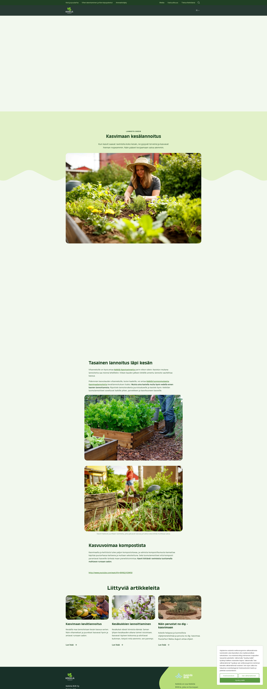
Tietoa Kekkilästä (188, 2)
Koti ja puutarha (72, 2)
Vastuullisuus (173, 2)
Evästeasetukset (228, 676)
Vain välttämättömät (249, 676)
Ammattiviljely (121, 2)
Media (161, 2)
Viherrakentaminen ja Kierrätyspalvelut (97, 2)
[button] (198, 2)
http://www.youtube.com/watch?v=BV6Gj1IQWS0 (110, 572)
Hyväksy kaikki (240, 680)
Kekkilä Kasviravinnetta (124, 369)
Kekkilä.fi (74, 10)
